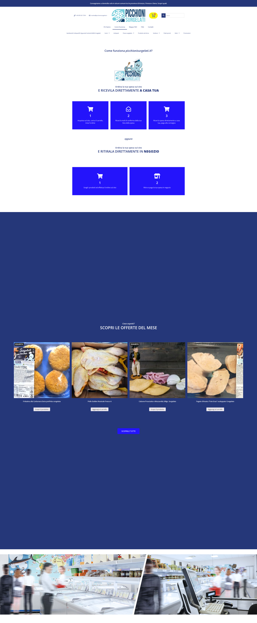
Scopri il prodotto (41, 409)
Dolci (176, 33)
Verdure (155, 33)
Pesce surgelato (127, 33)
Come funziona (120, 27)
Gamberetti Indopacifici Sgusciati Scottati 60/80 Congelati (84, 33)
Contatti (150, 27)
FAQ (142, 27)
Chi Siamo (107, 27)
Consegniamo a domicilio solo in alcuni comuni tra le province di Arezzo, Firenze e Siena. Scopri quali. (128, 3)
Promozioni (187, 33)
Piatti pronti (167, 33)
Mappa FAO (133, 27)
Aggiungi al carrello (99, 409)
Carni (106, 33)
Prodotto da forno (143, 33)
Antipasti (116, 33)
